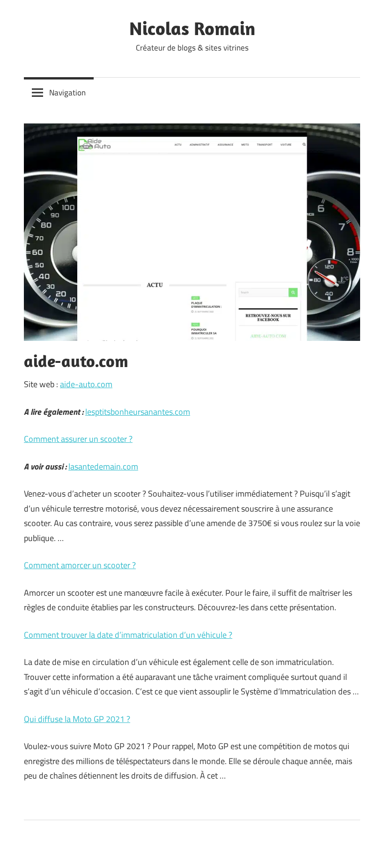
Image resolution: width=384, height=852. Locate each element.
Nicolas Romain (192, 28)
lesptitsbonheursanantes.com (137, 411)
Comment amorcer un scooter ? (80, 565)
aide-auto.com (86, 384)
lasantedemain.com (103, 466)
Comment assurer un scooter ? (78, 439)
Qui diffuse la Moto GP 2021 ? (77, 719)
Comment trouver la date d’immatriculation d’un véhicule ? (128, 634)
